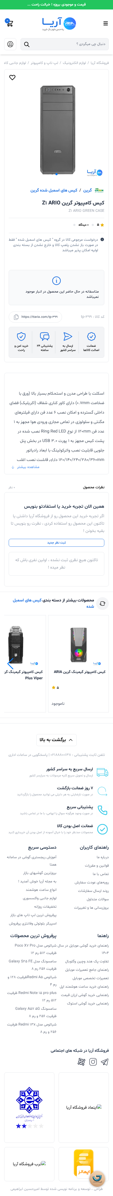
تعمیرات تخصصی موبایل (91, 978)
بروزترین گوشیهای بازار (39, 873)
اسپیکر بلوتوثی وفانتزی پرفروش (32, 923)
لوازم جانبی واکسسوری (39, 898)
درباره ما (103, 857)
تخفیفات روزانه (45, 906)
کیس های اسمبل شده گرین (53, 190)
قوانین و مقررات (97, 865)
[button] (56, 174)
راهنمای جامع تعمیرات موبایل (87, 969)
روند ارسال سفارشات (93, 890)
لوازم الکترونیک (74, 63)
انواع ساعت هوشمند (41, 889)
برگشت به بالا (53, 740)
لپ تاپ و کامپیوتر (44, 63)
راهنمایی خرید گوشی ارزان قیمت (85, 995)
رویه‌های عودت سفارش (92, 882)
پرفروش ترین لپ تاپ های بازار (33, 915)
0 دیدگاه (84, 225)
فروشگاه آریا (100, 63)
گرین (87, 190)
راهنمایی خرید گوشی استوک (88, 1003)
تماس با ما (101, 874)
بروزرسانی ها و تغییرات (91, 907)
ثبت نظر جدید (56, 543)
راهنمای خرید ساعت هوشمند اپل (84, 986)
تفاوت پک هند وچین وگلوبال (87, 961)
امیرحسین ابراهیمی (25, 1189)
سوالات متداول (98, 899)
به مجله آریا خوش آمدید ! (37, 881)
